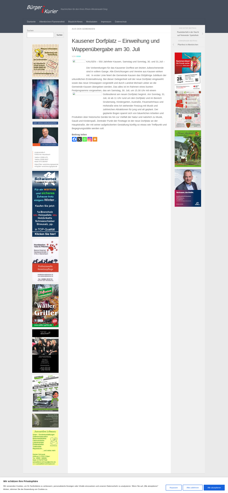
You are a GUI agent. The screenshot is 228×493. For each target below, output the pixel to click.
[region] (114, 485)
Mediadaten (91, 22)
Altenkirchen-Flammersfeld (52, 22)
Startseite (31, 22)
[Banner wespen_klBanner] (45, 76)
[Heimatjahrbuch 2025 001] (188, 166)
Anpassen (174, 488)
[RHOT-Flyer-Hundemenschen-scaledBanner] (188, 127)
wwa (78, 56)
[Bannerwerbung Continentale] (188, 206)
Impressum (106, 22)
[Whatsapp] (84, 139)
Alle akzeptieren (214, 488)
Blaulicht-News (75, 22)
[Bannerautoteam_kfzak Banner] (45, 411)
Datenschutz (121, 22)
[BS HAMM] (188, 89)
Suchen (30, 30)
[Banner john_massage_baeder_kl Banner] (45, 427)
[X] (79, 139)
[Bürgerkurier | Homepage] (42, 9)
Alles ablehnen (193, 488)
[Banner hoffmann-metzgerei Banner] (45, 326)
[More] (95, 139)
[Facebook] (74, 139)
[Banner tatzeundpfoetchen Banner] (45, 281)
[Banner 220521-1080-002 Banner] (45, 118)
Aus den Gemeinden (83, 29)
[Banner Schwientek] (45, 236)
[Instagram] (89, 139)
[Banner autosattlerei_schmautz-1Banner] (45, 465)
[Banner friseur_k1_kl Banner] (45, 372)
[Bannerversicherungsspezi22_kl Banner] (45, 168)
